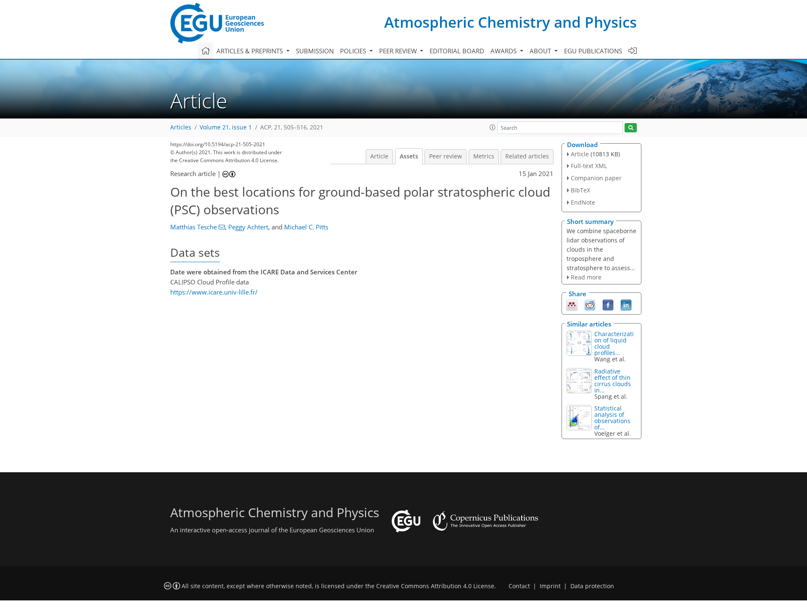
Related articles (527, 156)
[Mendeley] (572, 304)
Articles (180, 127)
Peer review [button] (399, 51)
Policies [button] (354, 51)
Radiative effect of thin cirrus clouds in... (612, 380)
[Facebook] (608, 304)
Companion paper (596, 178)
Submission (315, 51)
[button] (493, 127)
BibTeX (580, 190)
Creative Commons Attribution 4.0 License (435, 586)
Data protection (592, 586)
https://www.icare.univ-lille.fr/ (214, 292)
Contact (519, 586)
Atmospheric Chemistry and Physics (510, 22)
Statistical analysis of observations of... (612, 417)
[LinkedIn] (626, 304)
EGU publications (593, 51)
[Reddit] (590, 304)
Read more (586, 277)
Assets (409, 156)
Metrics (483, 156)
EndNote (583, 202)
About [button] (541, 51)
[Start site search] (631, 128)
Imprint (550, 586)
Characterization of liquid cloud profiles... (614, 343)
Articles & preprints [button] (250, 51)
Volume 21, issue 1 (226, 127)
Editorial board (457, 51)
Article (379, 156)
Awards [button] (504, 51)
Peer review (445, 156)
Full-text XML (589, 166)
